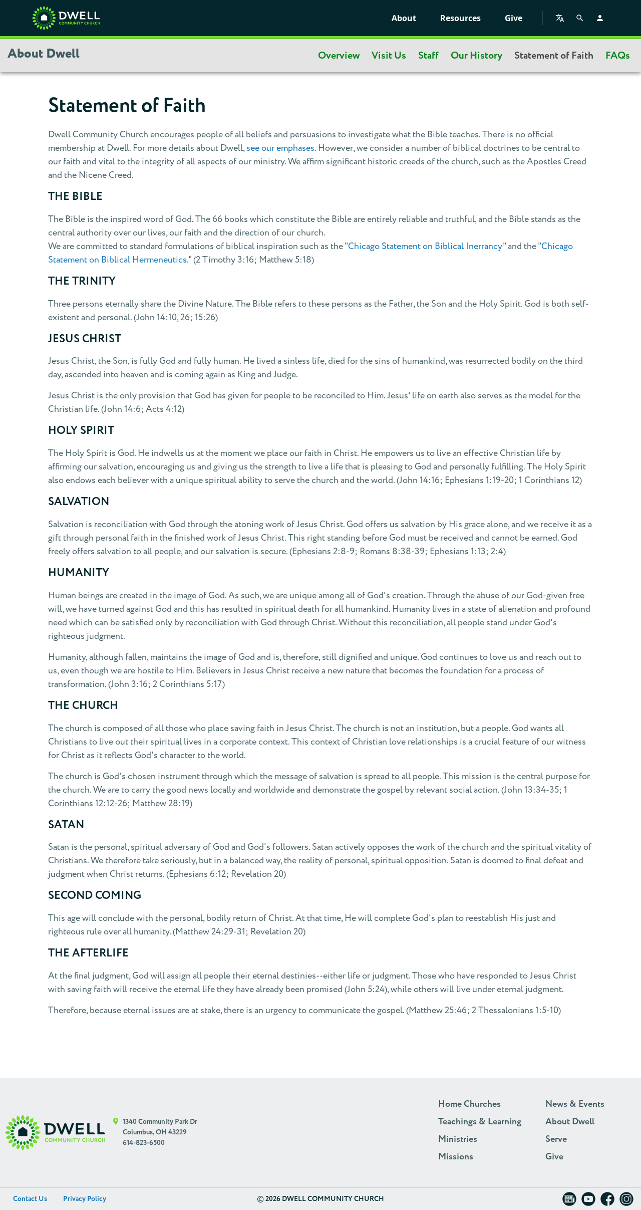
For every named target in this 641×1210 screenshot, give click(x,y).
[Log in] (600, 18)
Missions (455, 1156)
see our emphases (280, 148)
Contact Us (30, 1199)
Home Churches (469, 1104)
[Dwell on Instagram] (626, 1202)
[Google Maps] (116, 1132)
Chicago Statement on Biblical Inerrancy (425, 246)
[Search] (580, 18)
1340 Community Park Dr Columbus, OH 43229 (160, 1127)
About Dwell (569, 1121)
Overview (339, 56)
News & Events (574, 1104)
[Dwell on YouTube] (588, 1202)
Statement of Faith (553, 56)
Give (513, 18)
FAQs (617, 56)
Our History (476, 56)
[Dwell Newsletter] (569, 1202)
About (404, 18)
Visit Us (389, 56)
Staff (428, 56)
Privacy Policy (84, 1199)
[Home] (66, 18)
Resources (460, 18)
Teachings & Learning (479, 1121)
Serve (556, 1139)
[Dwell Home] (55, 1132)
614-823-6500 (144, 1143)
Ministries (457, 1139)
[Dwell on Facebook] (607, 1202)
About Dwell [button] (44, 54)
